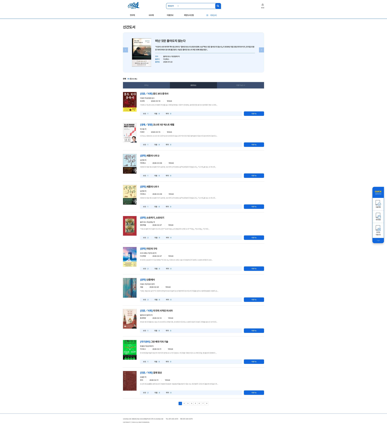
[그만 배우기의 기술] (130, 350)
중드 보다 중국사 (161, 93)
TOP (378, 241)
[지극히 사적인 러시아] (130, 319)
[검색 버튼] (218, 6)
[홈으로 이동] (133, 5)
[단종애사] (130, 288)
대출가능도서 (240, 85)
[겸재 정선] (130, 381)
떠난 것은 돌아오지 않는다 (170, 41)
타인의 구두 (152, 248)
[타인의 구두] (130, 257)
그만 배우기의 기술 (159, 341)
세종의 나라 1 (153, 186)
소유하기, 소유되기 (155, 217)
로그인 (262, 7)
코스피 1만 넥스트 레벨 (163, 124)
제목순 (146, 85)
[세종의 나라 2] (130, 164)
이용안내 (170, 15)
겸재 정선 (157, 372)
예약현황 (378, 220)
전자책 (132, 15)
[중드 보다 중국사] (130, 102)
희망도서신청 (189, 15)
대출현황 (378, 207)
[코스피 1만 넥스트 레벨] (130, 133)
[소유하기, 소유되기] (130, 226)
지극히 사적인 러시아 (163, 310)
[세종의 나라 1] (130, 195)
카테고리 (213, 15)
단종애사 (151, 279)
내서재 (151, 15)
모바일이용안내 (378, 233)
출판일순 (193, 85)
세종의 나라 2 (153, 155)
